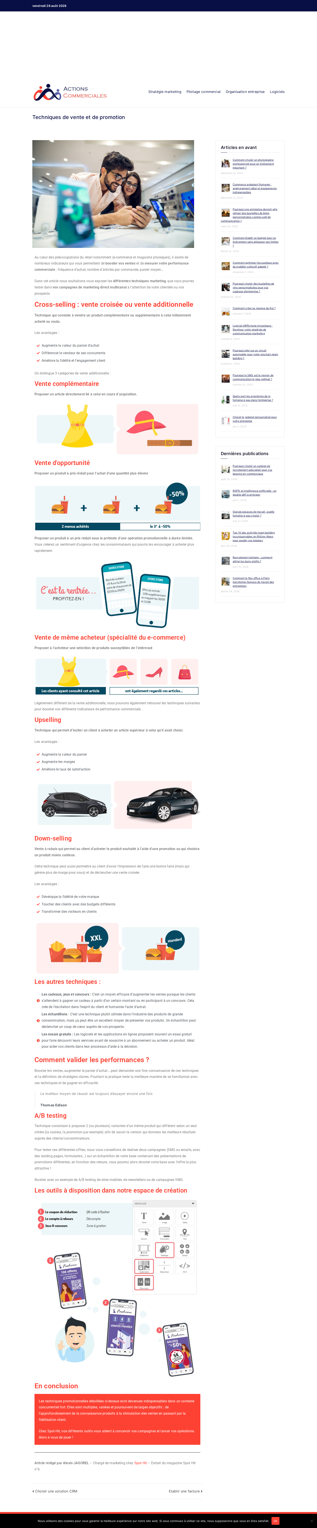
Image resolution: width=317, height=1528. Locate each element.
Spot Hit (140, 1463)
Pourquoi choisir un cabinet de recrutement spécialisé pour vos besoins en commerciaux (252, 469)
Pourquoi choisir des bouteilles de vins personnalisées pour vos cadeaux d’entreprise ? (253, 287)
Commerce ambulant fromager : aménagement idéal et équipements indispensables (255, 188)
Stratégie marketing (164, 91)
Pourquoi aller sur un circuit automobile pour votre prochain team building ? (255, 354)
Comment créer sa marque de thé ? (254, 308)
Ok (275, 1521)
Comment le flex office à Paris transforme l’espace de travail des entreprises (253, 581)
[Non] (311, 1521)
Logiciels (277, 91)
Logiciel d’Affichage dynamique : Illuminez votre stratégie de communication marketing (252, 329)
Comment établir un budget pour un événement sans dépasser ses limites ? (256, 241)
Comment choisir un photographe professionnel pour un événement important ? (253, 163)
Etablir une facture (184, 1491)
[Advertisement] (158, 48)
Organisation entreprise (245, 91)
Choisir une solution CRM (56, 1491)
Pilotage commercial (204, 91)
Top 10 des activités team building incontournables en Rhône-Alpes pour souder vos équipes (254, 536)
